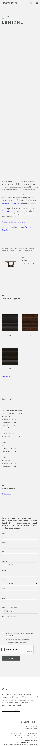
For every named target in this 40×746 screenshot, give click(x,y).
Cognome (4, 542)
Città (3, 589)
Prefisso (4, 561)
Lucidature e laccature (10, 203)
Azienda (4, 598)
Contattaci (6, 211)
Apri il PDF (6, 494)
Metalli (33, 203)
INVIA (11, 658)
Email (3, 552)
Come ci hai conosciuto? (9, 607)
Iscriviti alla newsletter (11, 711)
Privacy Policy (10, 636)
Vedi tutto (6, 376)
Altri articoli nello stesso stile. (13, 222)
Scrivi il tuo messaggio (9, 616)
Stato (3, 579)
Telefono (4, 570)
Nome (3, 533)
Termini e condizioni (32, 742)
